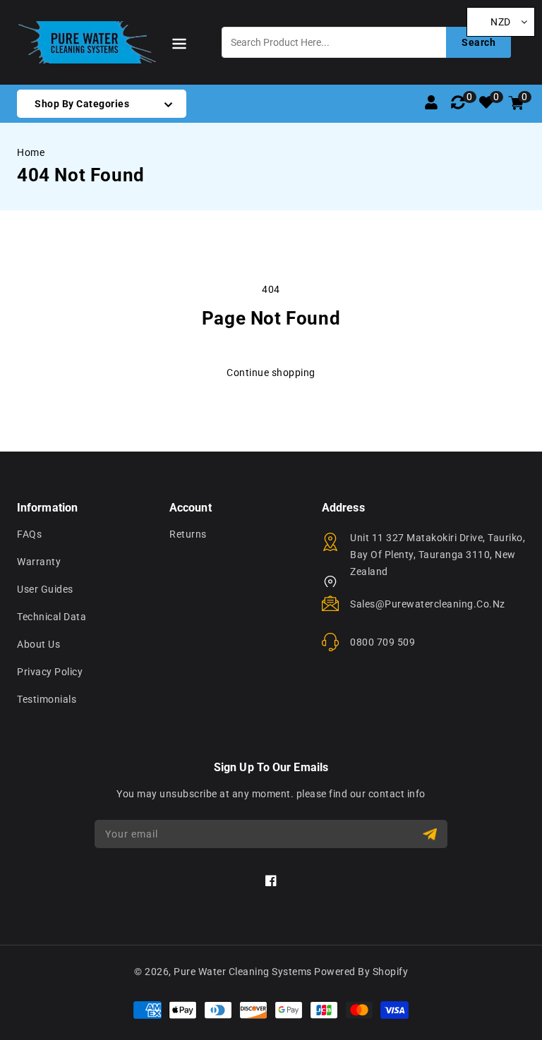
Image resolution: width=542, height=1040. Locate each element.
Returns (188, 534)
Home (30, 152)
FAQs (29, 534)
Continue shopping (271, 372)
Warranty (39, 561)
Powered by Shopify (361, 971)
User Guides (45, 589)
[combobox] (366, 42)
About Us (38, 644)
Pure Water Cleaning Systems (243, 971)
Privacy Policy (50, 671)
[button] (179, 46)
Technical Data (51, 616)
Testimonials (46, 699)
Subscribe (431, 834)
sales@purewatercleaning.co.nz (427, 604)
